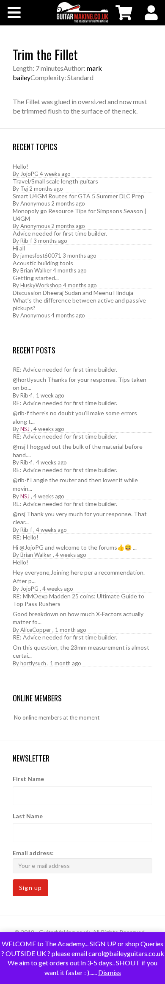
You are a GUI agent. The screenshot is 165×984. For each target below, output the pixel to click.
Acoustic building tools (43, 263)
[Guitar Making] (82, 12)
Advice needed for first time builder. (60, 233)
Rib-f (26, 240)
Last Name (28, 816)
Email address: (33, 852)
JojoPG (29, 173)
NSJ (25, 428)
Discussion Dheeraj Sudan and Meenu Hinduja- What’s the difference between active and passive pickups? (79, 300)
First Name (28, 778)
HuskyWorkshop (41, 285)
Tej (24, 188)
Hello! (20, 166)
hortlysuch (33, 663)
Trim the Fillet (45, 54)
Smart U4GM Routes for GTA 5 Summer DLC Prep (78, 196)
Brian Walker (36, 270)
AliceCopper (35, 629)
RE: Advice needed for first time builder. (65, 369)
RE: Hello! (25, 537)
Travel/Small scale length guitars (55, 181)
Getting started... (36, 277)
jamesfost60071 (40, 255)
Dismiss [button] (109, 972)
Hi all (19, 248)
